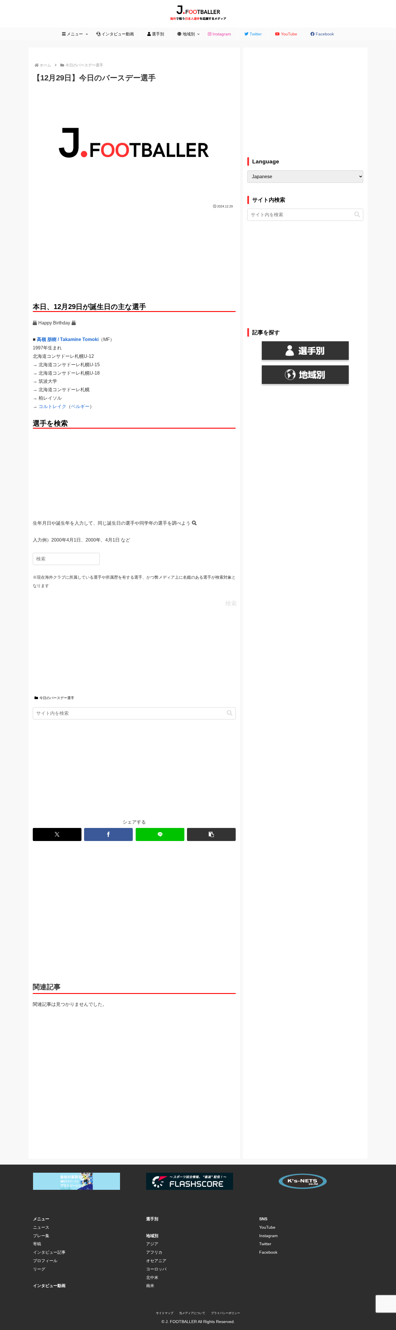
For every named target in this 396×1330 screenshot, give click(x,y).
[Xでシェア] (57, 834)
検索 (231, 603)
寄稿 (37, 1243)
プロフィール (45, 1260)
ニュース (41, 1227)
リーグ (39, 1269)
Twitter (265, 1243)
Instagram (268, 1235)
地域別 (152, 1235)
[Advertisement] (134, 253)
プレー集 (41, 1235)
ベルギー (80, 406)
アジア (152, 1243)
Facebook (268, 1252)
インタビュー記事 (49, 1252)
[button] (229, 713)
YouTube (267, 1227)
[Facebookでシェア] (108, 834)
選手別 (152, 1219)
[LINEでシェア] (160, 834)
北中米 (152, 1277)
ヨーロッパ (156, 1269)
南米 (150, 1285)
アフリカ (154, 1252)
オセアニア (156, 1260)
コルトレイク (52, 406)
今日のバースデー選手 (56, 698)
